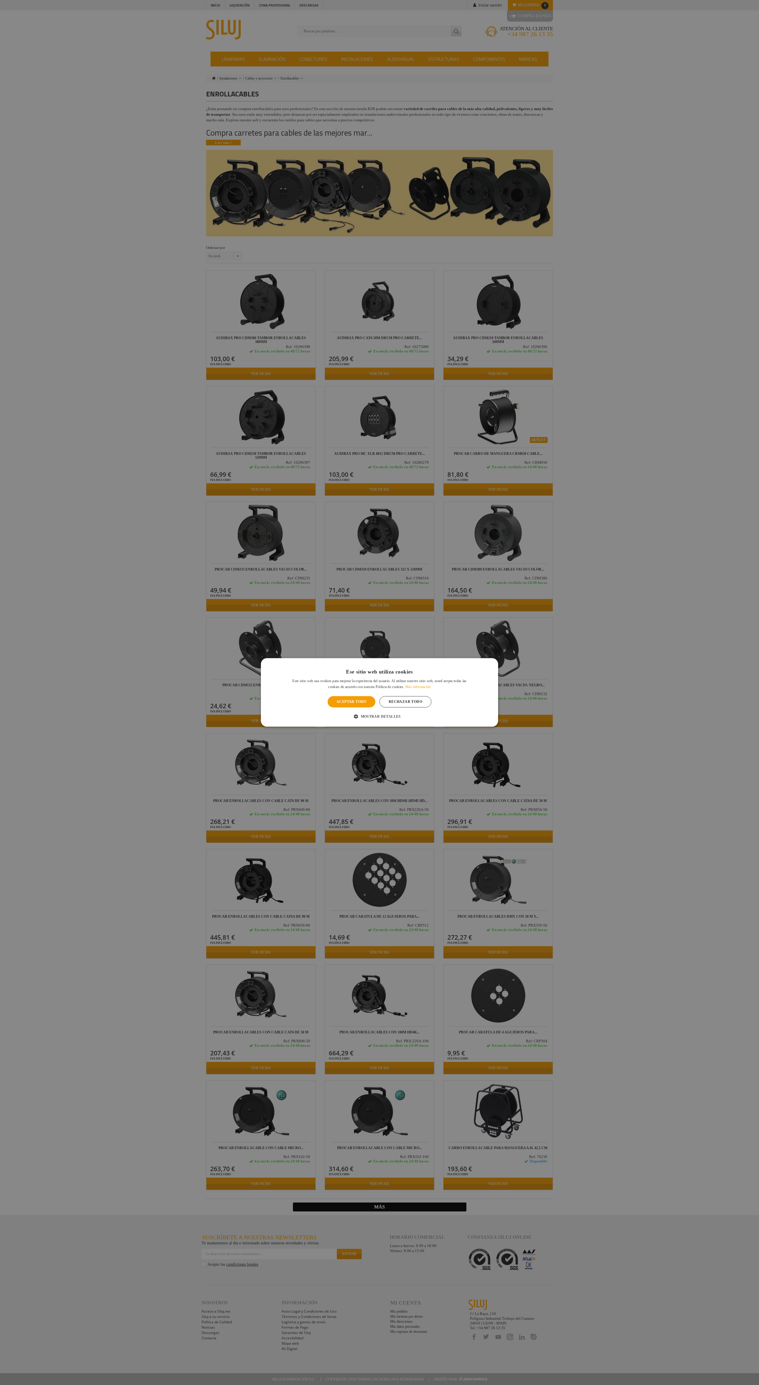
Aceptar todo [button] (351, 702)
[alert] (379, 692)
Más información (418, 687)
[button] (379, 716)
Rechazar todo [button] (405, 702)
